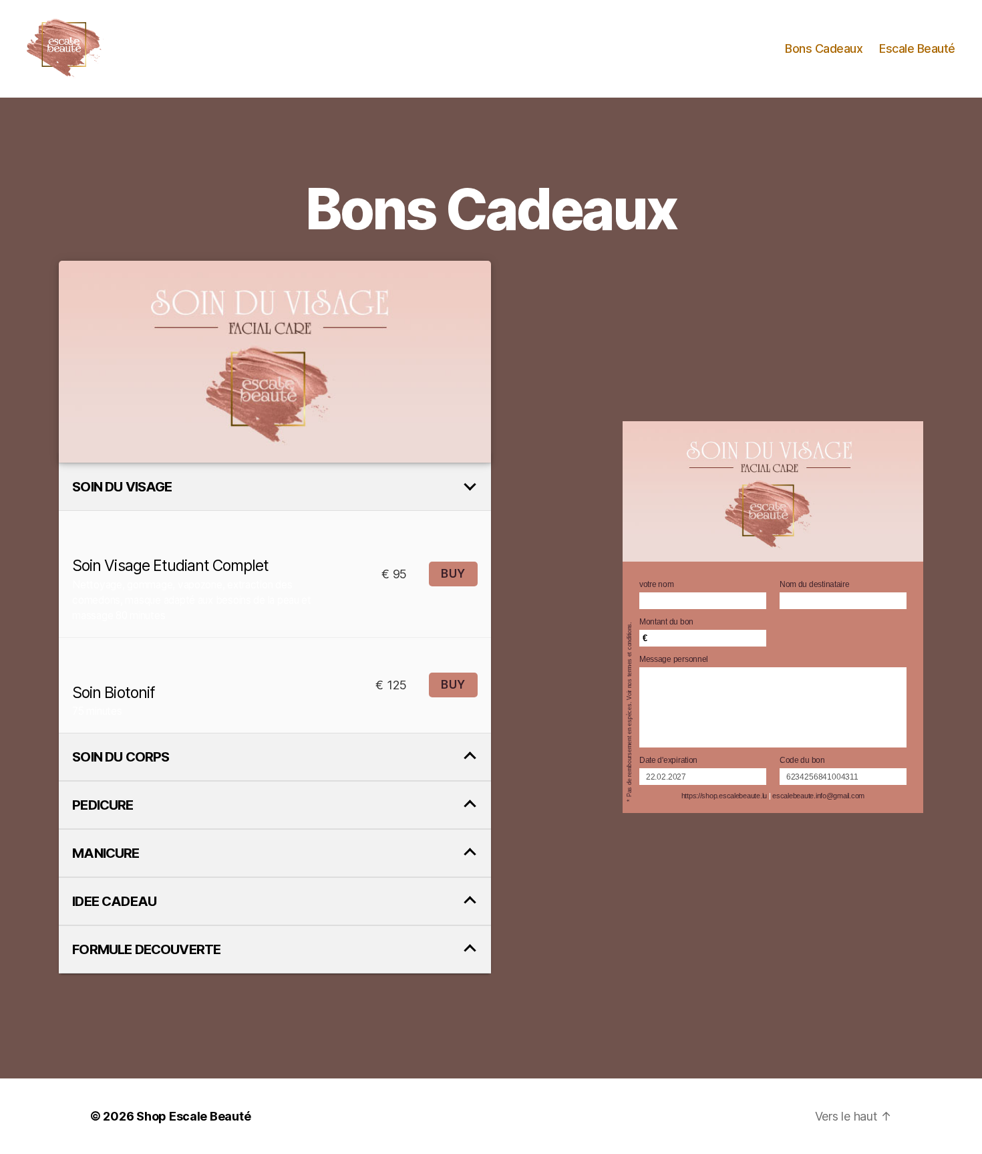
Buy (453, 573)
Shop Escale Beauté (193, 1116)
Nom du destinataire (815, 584)
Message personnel (673, 659)
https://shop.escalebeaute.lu (724, 796)
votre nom (656, 584)
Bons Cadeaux (823, 48)
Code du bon (802, 760)
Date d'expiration (668, 760)
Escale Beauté (917, 48)
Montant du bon (666, 621)
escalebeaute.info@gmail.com (818, 796)
